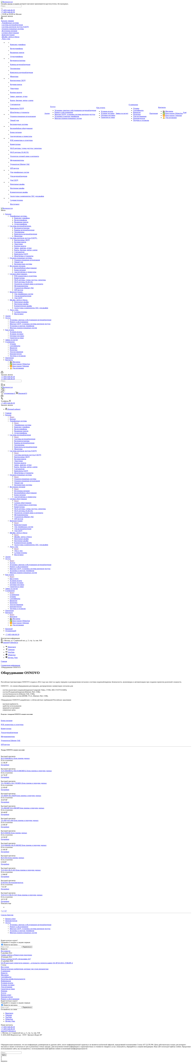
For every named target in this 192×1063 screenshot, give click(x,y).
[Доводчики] (27, 86)
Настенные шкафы (21, 304)
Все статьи (5, 967)
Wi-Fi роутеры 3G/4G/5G (23, 282)
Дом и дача (14, 310)
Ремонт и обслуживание (19, 322)
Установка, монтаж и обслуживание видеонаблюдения (30, 320)
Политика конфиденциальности (13, 979)
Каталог (8, 214)
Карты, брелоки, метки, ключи (25, 250)
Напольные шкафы (21, 302)
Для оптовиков (6, 987)
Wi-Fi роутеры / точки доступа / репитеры (30, 280)
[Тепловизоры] (27, 67)
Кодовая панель (20, 242)
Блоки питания (20, 270)
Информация (6, 981)
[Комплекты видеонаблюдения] (27, 71)
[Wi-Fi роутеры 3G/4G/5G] (27, 150)
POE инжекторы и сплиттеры (25, 276)
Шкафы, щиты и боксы (19, 300)
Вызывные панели (21, 222)
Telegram (11, 650)
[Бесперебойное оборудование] (27, 126)
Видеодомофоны (20, 220)
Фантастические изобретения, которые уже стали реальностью (24, 969)
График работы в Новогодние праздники (16, 955)
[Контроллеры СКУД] (27, 79)
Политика (13, 350)
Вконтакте (12, 647)
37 (6, 911)
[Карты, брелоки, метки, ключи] (27, 98)
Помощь (4, 991)
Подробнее (5, 765)
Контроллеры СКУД (22, 240)
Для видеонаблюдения (22, 296)
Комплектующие (16, 292)
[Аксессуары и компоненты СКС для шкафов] (27, 194)
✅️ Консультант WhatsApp (20, 364)
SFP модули (18, 290)
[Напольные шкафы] (27, 182)
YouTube (11, 652)
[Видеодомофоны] (27, 47)
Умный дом (18, 262)
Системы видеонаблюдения (21, 226)
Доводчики (18, 244)
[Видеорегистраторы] (27, 59)
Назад (12, 417)
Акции (8, 316)
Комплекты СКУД (21, 254)
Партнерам (9, 358)
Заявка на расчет (11, 340)
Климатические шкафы (23, 306)
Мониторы (18, 236)
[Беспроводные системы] (27, 122)
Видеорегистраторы (21, 228)
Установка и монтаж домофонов (22, 326)
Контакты (9, 360)
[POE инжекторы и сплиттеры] (27, 138)
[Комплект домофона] (27, 43)
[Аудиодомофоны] (27, 55)
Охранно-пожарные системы (21, 258)
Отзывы (13, 344)
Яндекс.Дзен (13, 658)
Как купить (9, 330)
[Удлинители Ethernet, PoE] (27, 162)
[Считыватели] (27, 102)
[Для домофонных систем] (27, 170)
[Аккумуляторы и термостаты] (27, 134)
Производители (16, 354)
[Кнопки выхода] (27, 90)
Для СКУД (18, 298)
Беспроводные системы (23, 264)
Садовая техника (20, 312)
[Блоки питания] (27, 130)
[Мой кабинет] (2, 18)
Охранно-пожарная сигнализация (27, 260)
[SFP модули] (27, 166)
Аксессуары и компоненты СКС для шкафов (31, 308)
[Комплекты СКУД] (27, 106)
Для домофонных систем (23, 294)
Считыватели (19, 252)
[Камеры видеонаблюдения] (27, 63)
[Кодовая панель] (27, 82)
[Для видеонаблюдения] (27, 174)
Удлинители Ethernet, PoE (24, 288)
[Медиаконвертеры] (27, 158)
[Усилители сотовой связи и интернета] (27, 154)
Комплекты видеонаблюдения (25, 234)
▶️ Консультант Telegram (19, 366)
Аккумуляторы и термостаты (25, 272)
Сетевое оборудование (19, 274)
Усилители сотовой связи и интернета (28, 284)
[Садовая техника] (27, 198)
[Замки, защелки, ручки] (27, 94)
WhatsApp (12, 655)
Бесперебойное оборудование (25, 268)
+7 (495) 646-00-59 (8, 10)
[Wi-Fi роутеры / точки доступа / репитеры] (27, 146)
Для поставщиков (16, 352)
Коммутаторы (19, 278)
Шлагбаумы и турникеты (23, 256)
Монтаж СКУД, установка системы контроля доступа (30, 324)
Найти (4, 1055)
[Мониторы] (27, 75)
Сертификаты (15, 346)
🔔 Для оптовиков (17, 368)
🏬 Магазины (15, 362)
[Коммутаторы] (27, 142)
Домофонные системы (19, 216)
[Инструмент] (27, 202)
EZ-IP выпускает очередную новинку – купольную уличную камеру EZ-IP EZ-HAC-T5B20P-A (37, 963)
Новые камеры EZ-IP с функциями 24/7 (16, 959)
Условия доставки (16, 334)
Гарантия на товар (17, 338)
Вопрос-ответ (6, 995)
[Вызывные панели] (27, 51)
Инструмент (19, 314)
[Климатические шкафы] (27, 190)
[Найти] (2, 8)
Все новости (5, 951)
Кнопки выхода (20, 246)
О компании (10, 342)
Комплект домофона (22, 218)
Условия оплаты (16, 332)
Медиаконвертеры (21, 286)
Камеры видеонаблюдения (24, 230)
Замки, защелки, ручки (23, 248)
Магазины (5, 975)
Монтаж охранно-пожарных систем (23, 328)
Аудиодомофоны (20, 224)
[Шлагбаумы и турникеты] (27, 110)
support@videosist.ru (10, 642)
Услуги (8, 318)
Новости (4, 973)
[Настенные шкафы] (27, 186)
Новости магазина (10, 945)
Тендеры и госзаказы (18, 356)
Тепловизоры (19, 232)
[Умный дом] (27, 118)
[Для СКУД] (27, 178)
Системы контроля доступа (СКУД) (24, 238)
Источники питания (18, 266)
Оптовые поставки (17, 336)
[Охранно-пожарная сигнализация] (27, 114)
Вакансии (13, 348)
